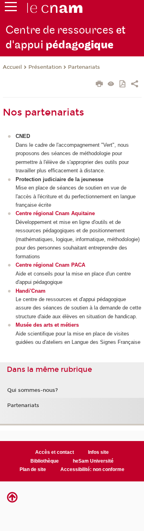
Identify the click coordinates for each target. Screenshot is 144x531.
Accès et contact (54, 452)
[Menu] (10, 8)
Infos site (98, 452)
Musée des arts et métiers (47, 325)
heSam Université (93, 461)
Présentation (45, 67)
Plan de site (33, 469)
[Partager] (134, 85)
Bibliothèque (44, 461)
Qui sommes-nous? (32, 390)
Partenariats (84, 67)
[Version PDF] (123, 84)
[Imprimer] (99, 85)
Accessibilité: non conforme (92, 469)
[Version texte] (111, 84)
